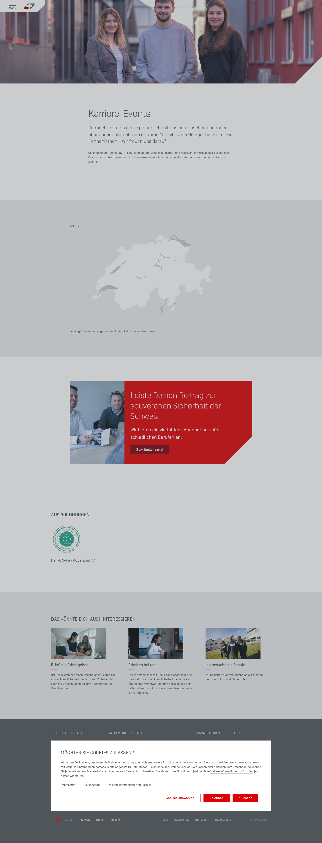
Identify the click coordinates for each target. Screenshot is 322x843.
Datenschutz (92, 785)
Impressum (68, 785)
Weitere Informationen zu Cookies (231, 771)
